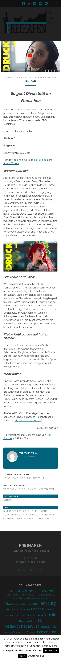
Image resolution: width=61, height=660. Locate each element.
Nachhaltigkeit (25, 621)
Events (41, 595)
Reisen (43, 626)
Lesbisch (8, 515)
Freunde (34, 598)
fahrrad (48, 595)
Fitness (16, 598)
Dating (36, 591)
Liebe (18, 515)
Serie (40, 518)
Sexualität (8, 632)
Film (34, 511)
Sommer (17, 632)
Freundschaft (43, 598)
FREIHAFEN (30, 545)
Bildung (20, 591)
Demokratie (46, 590)
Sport (24, 632)
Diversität (9, 511)
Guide (33, 604)
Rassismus (18, 518)
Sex (47, 518)
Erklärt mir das (35, 655)
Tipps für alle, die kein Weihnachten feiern (30, 489)
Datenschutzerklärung (31, 562)
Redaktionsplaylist (21, 626)
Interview (25, 609)
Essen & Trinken (24, 595)
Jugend (43, 511)
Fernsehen (24, 511)
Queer (7, 518)
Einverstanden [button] (51, 650)
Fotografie (24, 598)
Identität (9, 609)
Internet (17, 609)
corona (28, 590)
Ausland (11, 591)
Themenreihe (45, 632)
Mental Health (32, 515)
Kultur (26, 615)
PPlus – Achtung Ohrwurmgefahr (24, 478)
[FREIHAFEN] (30, 36)
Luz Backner (36, 77)
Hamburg (46, 603)
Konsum (51, 77)
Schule (52, 626)
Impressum (30, 558)
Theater (30, 632)
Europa (34, 595)
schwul (31, 518)
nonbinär (48, 515)
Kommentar (48, 609)
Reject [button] (22, 656)
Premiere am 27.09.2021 (28, 420)
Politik (37, 620)
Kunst (32, 616)
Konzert (19, 616)
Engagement (11, 595)
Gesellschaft (16, 603)
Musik (49, 614)
